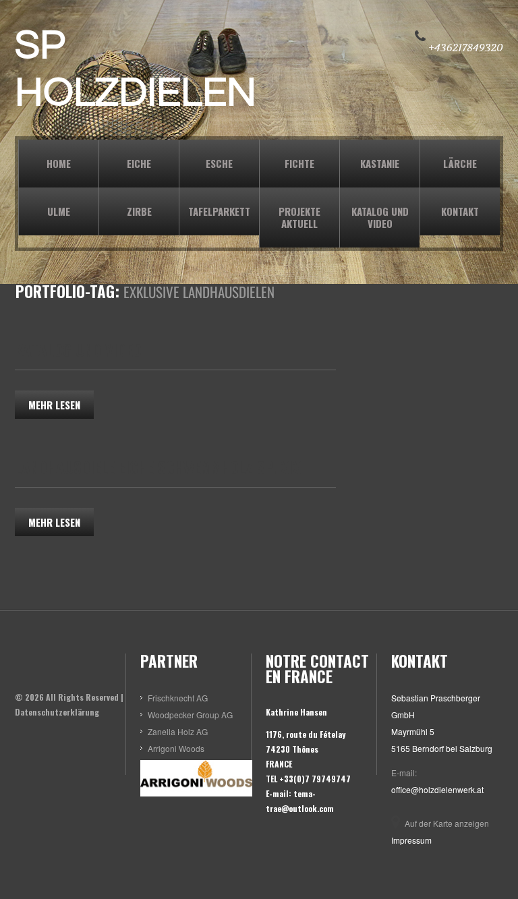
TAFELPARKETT (219, 211)
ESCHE (219, 163)
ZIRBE (139, 211)
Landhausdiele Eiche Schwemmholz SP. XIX (158, 467)
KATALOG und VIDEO (380, 217)
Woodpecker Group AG (190, 714)
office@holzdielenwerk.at (437, 789)
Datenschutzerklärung (57, 712)
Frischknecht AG (178, 697)
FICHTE (299, 163)
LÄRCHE (460, 163)
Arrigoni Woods (176, 748)
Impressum (411, 840)
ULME (58, 211)
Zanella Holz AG (178, 731)
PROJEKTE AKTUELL (299, 217)
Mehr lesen (54, 404)
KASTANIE (379, 163)
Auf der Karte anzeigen (447, 823)
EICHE (139, 163)
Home (59, 163)
